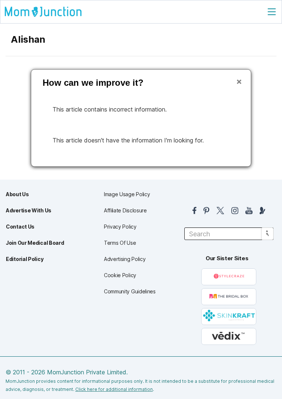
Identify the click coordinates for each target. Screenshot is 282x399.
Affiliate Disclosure (125, 210)
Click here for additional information (114, 389)
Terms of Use (120, 243)
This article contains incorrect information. (110, 109)
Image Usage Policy (127, 194)
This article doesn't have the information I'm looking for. (128, 140)
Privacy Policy (120, 226)
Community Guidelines (130, 291)
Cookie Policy (120, 275)
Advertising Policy (125, 259)
